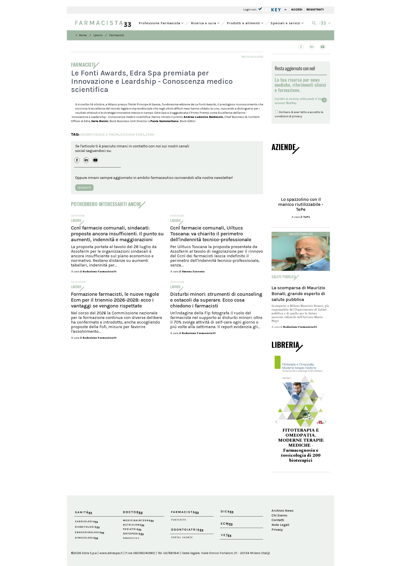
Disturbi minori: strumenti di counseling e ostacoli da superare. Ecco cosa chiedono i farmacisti (216, 300)
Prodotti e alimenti (244, 22)
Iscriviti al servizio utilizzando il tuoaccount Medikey (298, 101)
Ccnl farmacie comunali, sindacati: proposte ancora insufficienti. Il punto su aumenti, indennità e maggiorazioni (117, 233)
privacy (297, 116)
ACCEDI (296, 9)
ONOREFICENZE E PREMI (99, 134)
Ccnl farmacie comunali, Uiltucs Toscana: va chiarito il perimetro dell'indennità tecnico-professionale (210, 233)
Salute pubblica (301, 234)
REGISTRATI (315, 9)
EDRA (150, 134)
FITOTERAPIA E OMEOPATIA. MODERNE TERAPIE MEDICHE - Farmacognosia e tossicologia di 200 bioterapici (301, 445)
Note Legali (280, 525)
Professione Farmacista (160, 22)
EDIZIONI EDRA (132, 134)
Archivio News (282, 510)
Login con (250, 9)
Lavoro (98, 35)
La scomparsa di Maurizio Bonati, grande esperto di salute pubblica (298, 293)
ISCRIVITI (84, 188)
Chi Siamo (279, 515)
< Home (81, 35)
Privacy (277, 530)
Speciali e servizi (286, 22)
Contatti (278, 520)
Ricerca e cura (204, 22)
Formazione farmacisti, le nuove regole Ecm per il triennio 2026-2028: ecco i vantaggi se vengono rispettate (115, 300)
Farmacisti (116, 35)
